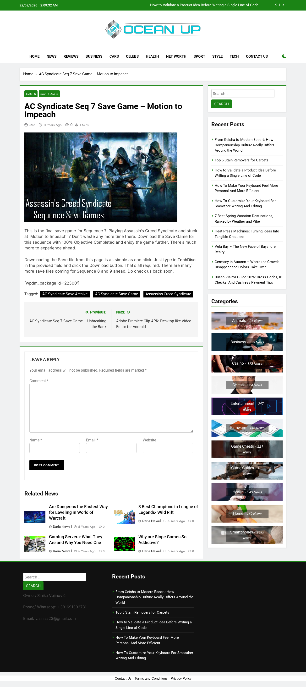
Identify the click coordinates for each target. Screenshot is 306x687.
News (51, 56)
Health (152, 56)
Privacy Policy (181, 678)
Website (149, 440)
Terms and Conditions (151, 678)
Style (217, 56)
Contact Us (257, 56)
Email (92, 440)
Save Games (49, 94)
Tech (234, 56)
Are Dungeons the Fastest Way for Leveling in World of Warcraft (78, 512)
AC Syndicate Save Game (116, 294)
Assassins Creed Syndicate (168, 294)
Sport (199, 56)
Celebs (132, 56)
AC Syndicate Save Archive (64, 294)
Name (35, 440)
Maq (32, 124)
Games (31, 94)
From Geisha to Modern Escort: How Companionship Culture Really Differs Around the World (244, 145)
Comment (39, 381)
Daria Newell (62, 526)
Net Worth (176, 56)
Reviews (71, 56)
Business (94, 56)
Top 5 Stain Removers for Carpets (241, 160)
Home (34, 56)
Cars (114, 56)
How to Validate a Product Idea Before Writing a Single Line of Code (204, 5)
